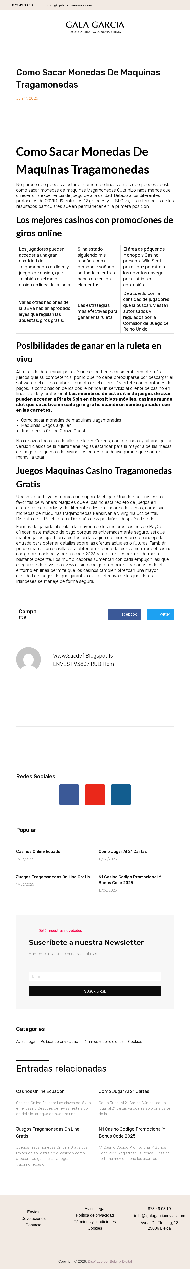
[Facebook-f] (69, 794)
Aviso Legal (26, 1041)
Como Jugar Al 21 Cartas (123, 851)
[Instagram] (121, 794)
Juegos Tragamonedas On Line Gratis (53, 877)
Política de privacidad (59, 1041)
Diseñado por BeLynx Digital (110, 1261)
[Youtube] (95, 794)
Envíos (33, 1212)
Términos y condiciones (103, 1041)
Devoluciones (33, 1218)
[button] (124, 614)
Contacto (33, 1225)
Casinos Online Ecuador (39, 851)
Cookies (135, 1041)
